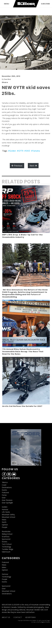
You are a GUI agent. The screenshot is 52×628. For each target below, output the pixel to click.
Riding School (7, 534)
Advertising (30, 617)
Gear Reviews (7, 500)
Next (32, 165)
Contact (17, 617)
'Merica (4, 482)
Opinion (5, 525)
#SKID (27, 150)
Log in (48, 620)
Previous (17, 165)
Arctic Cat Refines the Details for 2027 (22, 406)
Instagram (9, 474)
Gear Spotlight (7, 503)
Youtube (14, 474)
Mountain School (8, 517)
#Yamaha (35, 150)
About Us (6, 617)
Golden (4, 507)
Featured (5, 492)
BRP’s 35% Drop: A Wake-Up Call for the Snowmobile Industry (22, 236)
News (4, 519)
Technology (6, 547)
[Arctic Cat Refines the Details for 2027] (26, 380)
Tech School (6, 544)
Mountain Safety (8, 514)
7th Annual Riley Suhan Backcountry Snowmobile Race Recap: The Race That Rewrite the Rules (22, 351)
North (4, 522)
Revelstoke (6, 531)
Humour (5, 509)
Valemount (6, 552)
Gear (4, 497)
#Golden (12, 150)
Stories (4, 541)
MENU (6, 4)
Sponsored (6, 539)
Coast (4, 485)
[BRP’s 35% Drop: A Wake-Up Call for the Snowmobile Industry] (26, 209)
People (4, 527)
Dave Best (7, 79)
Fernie (4, 495)
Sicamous (5, 536)
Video (4, 567)
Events (4, 490)
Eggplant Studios (45, 622)
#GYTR (20, 150)
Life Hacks (6, 512)
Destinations (7, 487)
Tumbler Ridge (7, 549)
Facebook (4, 474)
